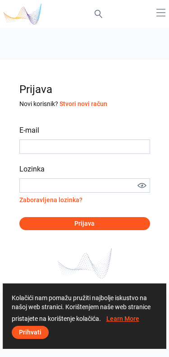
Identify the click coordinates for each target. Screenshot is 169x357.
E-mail (29, 130)
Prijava (84, 223)
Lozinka (32, 169)
